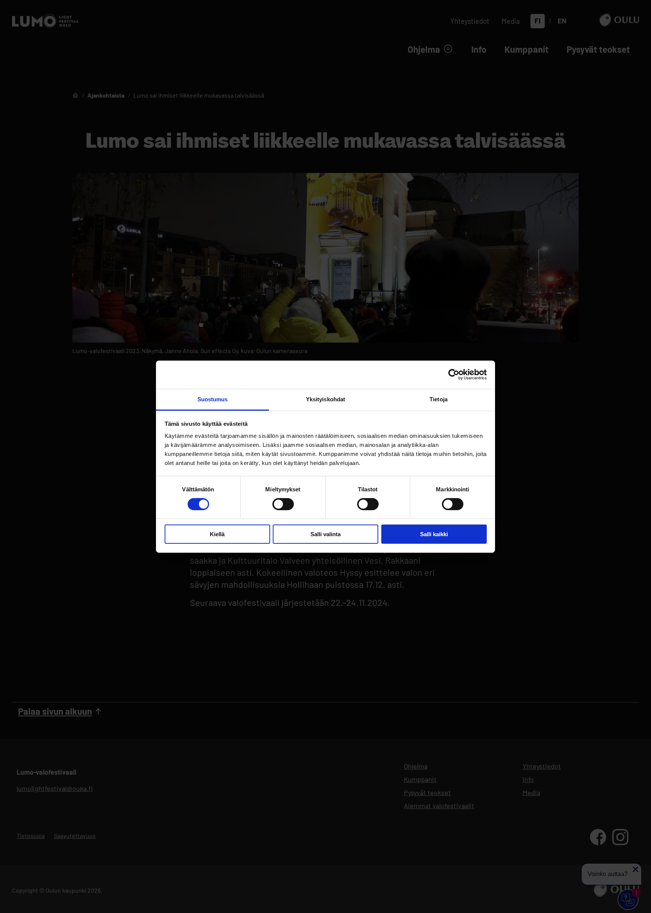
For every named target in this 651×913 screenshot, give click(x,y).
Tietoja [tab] (438, 399)
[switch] (283, 504)
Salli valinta (325, 534)
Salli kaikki (434, 534)
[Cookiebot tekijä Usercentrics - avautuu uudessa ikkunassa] (454, 374)
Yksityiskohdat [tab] (325, 399)
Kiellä (217, 534)
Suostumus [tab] (212, 399)
